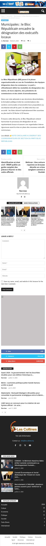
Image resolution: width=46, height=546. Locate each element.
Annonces (21, 540)
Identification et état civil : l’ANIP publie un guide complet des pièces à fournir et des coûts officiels (11, 167)
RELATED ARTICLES (14, 203)
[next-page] (24, 230)
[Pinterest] (14, 46)
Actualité (9, 16)
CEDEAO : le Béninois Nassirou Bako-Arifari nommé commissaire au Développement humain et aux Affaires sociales (8, 221)
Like (41, 351)
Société (3, 519)
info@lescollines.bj (27, 441)
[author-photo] (23, 183)
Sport (13, 540)
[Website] (24, 197)
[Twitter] (9, 46)
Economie (4, 512)
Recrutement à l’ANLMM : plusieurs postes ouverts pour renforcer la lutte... (29, 486)
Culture (3, 508)
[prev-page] (21, 230)
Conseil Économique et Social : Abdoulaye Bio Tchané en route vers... (27, 474)
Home (2, 16)
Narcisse (6, 41)
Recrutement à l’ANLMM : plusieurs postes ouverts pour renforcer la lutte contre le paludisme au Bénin (37, 221)
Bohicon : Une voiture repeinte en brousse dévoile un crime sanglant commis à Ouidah (35, 167)
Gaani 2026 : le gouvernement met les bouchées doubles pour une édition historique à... (20, 374)
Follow (40, 356)
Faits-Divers (5, 522)
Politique (4, 515)
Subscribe (39, 361)
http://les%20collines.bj (23, 193)
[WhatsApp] (19, 46)
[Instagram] (20, 445)
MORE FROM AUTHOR (31, 203)
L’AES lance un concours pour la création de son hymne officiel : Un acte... (20, 404)
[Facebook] (3, 46)
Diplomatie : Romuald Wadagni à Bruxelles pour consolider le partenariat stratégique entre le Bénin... (22, 394)
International (5, 526)
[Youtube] (30, 445)
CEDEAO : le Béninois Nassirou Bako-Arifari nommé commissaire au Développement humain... (29, 463)
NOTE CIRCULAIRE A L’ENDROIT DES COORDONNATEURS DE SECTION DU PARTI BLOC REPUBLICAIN (21, 138)
